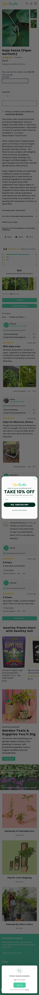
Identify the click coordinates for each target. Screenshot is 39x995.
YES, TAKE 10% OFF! (20, 504)
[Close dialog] (35, 478)
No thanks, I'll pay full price (19, 510)
